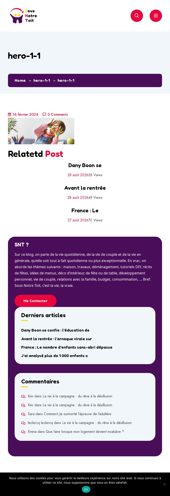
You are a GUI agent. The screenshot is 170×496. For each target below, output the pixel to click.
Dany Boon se (85, 165)
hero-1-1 (41, 80)
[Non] (164, 484)
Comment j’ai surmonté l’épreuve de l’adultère (77, 413)
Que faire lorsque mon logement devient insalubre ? (85, 431)
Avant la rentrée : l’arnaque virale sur (56, 338)
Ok (86, 489)
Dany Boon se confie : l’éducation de (55, 330)
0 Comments (58, 114)
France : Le (85, 210)
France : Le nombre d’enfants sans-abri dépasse (66, 347)
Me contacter (35, 301)
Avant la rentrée (85, 188)
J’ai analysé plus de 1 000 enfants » (54, 355)
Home (20, 80)
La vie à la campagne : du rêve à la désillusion (77, 396)
